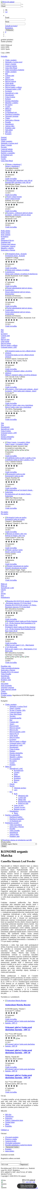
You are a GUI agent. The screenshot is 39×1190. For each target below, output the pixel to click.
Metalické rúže (23, 796)
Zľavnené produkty (12, 1137)
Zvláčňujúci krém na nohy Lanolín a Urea (19, 460)
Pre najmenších (15, 759)
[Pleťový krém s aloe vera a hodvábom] (21, 405)
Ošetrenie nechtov (20, 788)
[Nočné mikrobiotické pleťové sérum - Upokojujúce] (21, 309)
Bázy (15, 782)
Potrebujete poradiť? (12, 823)
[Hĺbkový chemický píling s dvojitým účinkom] (21, 372)
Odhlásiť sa (5, 1130)
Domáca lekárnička (11, 101)
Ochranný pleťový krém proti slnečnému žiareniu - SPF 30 (18, 1051)
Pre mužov (9, 105)
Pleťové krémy (10, 85)
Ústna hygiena (10, 97)
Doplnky (8, 110)
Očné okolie (9, 83)
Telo (2, 425)
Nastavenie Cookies (12, 1147)
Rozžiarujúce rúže (24, 801)
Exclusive (8, 91)
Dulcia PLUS (14, 734)
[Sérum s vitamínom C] (21, 164)
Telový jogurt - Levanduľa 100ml (16, 444)
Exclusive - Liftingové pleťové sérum (18, 215)
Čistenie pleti (9, 75)
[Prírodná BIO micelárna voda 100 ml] (21, 181)
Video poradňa (15, 830)
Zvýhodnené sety (11, 112)
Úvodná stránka (6, 695)
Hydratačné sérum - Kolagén (15, 256)
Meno (7, 1124)
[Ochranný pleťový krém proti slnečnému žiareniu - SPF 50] (21, 1070)
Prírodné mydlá (15, 755)
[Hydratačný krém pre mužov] (21, 518)
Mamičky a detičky (11, 103)
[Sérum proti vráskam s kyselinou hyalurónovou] (21, 271)
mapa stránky (9, 1151)
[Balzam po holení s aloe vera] (21, 534)
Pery (11, 792)
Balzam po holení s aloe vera (15, 536)
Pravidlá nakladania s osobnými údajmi (18, 1145)
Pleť (6, 74)
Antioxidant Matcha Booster (18, 1005)
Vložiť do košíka (11, 178)
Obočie (12, 784)
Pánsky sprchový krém (13, 552)
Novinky (13, 716)
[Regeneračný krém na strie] (21, 474)
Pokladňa (4, 56)
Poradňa (8, 122)
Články (7, 118)
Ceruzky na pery (19, 807)
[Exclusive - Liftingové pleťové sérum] (21, 213)
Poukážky (8, 1126)
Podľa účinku (5, 233)
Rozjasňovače (18, 770)
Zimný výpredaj (10, 64)
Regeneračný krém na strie (14, 476)
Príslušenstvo (14, 811)
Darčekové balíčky (16, 817)
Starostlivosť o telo (11, 93)
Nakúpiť (4, 139)
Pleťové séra (9, 79)
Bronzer (16, 780)
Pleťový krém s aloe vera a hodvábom (18, 407)
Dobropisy (8, 1118)
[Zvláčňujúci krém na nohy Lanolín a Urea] (21, 458)
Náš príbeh (9, 130)
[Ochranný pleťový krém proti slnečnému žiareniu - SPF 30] (21, 1045)
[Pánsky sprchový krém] (21, 550)
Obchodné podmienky (12, 1143)
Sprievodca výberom (12, 120)
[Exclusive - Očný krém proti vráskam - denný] (21, 389)
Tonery (7, 77)
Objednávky (9, 1116)
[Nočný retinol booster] (21, 197)
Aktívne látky (10, 126)
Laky (15, 790)
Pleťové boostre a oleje (17, 732)
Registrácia (9, 28)
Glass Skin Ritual (11, 68)
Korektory (17, 778)
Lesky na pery (19, 805)
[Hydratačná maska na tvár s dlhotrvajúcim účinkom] (21, 352)
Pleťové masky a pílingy (13, 87)
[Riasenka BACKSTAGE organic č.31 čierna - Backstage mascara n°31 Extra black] (21, 602)
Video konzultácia (16, 825)
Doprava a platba (11, 1139)
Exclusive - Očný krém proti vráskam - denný (20, 391)
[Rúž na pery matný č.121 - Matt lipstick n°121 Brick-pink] (21, 646)
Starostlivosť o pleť (16, 768)
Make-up (8, 108)
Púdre (16, 774)
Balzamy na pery (19, 809)
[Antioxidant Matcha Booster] (21, 1001)
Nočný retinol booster (12, 199)
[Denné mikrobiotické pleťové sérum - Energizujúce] (21, 289)
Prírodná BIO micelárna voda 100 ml (18, 182)
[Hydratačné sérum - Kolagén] (21, 254)
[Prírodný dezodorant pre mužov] (21, 566)
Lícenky (17, 772)
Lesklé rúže (22, 798)
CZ (6, 12)
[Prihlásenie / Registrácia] (5, 15)
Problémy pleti (10, 128)
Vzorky (7, 107)
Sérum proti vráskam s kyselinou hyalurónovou (21, 274)
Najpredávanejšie (15, 718)
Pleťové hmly (14, 726)
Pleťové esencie (10, 81)
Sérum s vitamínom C (12, 166)
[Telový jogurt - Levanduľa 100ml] (21, 442)
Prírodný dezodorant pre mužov (16, 568)
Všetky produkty (11, 60)
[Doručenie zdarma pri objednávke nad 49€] (16, 840)
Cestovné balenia (11, 66)
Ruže (15, 794)
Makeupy (17, 776)
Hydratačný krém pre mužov (15, 519)
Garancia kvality (10, 1141)
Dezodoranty (9, 95)
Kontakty (8, 134)
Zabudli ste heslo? (11, 26)
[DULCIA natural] (7, 2)
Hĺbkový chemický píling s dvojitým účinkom (21, 375)
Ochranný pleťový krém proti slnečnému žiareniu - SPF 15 (18, 1028)
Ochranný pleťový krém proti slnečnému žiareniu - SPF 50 (18, 1076)
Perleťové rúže (23, 803)
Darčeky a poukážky (12, 815)
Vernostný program (11, 116)
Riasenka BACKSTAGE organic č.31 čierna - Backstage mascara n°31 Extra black (21, 606)
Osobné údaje (10, 1122)
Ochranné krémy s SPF (13, 89)
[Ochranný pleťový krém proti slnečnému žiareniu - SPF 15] (21, 1022)
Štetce (16, 813)
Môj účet (8, 132)
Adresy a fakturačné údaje (14, 1120)
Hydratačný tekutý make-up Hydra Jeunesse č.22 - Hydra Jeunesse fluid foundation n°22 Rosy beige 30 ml (20, 629)
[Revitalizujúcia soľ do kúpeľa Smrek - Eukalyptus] (21, 491)
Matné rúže (22, 799)
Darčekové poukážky (12, 114)
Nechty (12, 786)
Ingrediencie (9, 124)
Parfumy (8, 99)
